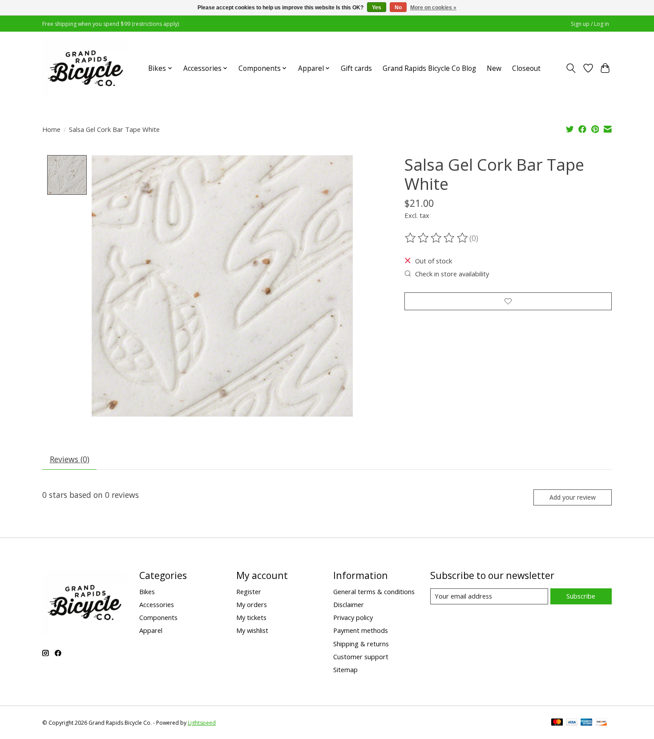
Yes (376, 7)
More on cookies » (433, 7)
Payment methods (360, 630)
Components (158, 617)
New (494, 68)
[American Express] (586, 722)
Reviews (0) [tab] (69, 459)
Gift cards (356, 68)
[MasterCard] (557, 722)
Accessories (156, 604)
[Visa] (571, 722)
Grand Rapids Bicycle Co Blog (429, 68)
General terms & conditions (374, 591)
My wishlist (252, 630)
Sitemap (345, 669)
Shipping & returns (361, 643)
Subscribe (580, 595)
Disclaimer (348, 604)
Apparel (150, 630)
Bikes (147, 591)
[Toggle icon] (571, 68)
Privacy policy (353, 617)
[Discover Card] (601, 722)
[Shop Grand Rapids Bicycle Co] (85, 68)
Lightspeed (202, 723)
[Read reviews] (436, 238)
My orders (251, 604)
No (398, 7)
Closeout (526, 68)
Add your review (572, 497)
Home (51, 129)
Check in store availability (452, 273)
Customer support (360, 656)
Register (248, 591)
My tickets (251, 617)
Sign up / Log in (590, 24)
